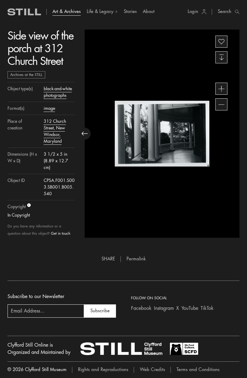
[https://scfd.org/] (184, 348)
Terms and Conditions (198, 369)
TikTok (207, 308)
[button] (102, 11)
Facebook (141, 308)
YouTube (189, 308)
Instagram (164, 308)
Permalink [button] (136, 259)
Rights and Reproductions (103, 369)
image (49, 108)
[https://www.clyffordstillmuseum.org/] (121, 348)
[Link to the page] (24, 11)
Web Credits (152, 369)
